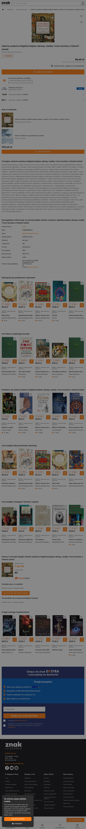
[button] (17, 823)
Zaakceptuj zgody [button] (17, 819)
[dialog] (18, 811)
